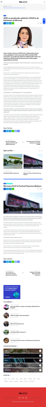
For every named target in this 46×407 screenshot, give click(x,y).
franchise (30, 378)
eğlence (25, 378)
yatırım (26, 381)
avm (9, 378)
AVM (4, 171)
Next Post (37, 270)
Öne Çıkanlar (8, 171)
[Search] (44, 1)
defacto (13, 378)
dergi (17, 378)
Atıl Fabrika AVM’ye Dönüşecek (11, 173)
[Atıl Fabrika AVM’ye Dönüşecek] (6, 332)
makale (38, 378)
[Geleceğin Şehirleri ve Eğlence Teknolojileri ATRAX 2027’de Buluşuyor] (6, 307)
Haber (11, 322)
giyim (34, 378)
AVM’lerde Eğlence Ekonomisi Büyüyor (19, 315)
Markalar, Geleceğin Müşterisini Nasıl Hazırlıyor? (35, 274)
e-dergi (21, 378)
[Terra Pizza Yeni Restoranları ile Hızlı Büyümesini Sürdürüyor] (6, 340)
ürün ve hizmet (31, 381)
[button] (39, 151)
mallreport (6, 381)
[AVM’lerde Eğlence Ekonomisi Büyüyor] (6, 315)
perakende (16, 381)
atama (5, 378)
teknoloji (21, 381)
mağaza (11, 381)
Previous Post (10, 270)
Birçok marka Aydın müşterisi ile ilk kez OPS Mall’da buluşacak (11, 143)
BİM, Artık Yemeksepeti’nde (17, 323)
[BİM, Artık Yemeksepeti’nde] (6, 324)
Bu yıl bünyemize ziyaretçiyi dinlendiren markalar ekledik (33, 143)
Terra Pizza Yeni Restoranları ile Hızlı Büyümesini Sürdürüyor (11, 274)
